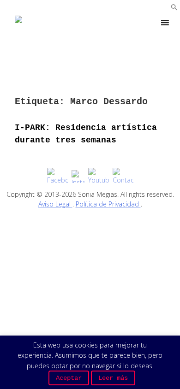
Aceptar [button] (69, 378)
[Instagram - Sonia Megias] (78, 176)
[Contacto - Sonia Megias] (123, 176)
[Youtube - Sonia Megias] (98, 176)
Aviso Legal (55, 204)
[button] (174, 8)
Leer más (113, 378)
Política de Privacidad (108, 204)
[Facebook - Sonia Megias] (57, 176)
